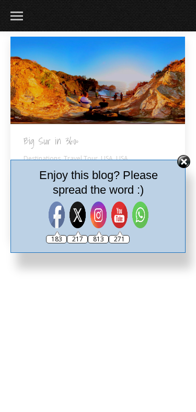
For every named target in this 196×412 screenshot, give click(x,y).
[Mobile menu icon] (16, 16)
